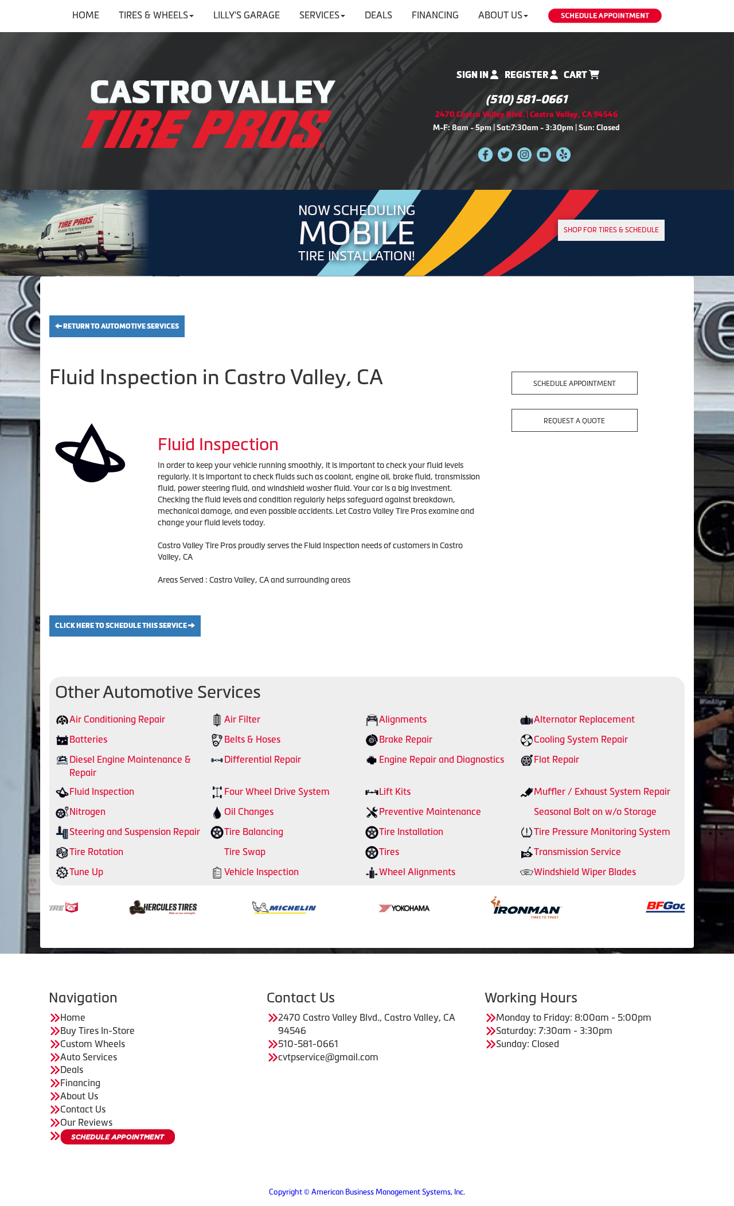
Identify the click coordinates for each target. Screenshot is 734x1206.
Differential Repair (262, 759)
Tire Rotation (96, 851)
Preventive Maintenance (430, 811)
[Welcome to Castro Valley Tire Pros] (208, 113)
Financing (435, 15)
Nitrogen (87, 811)
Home (85, 15)
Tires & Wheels (153, 15)
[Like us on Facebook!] (485, 154)
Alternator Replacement (584, 719)
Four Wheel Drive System (277, 791)
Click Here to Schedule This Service (121, 626)
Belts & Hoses (252, 739)
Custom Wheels (92, 1044)
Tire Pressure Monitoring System (602, 831)
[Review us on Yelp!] (563, 154)
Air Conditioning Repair (117, 719)
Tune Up (86, 872)
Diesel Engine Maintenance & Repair (130, 766)
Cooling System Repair (581, 739)
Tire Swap (245, 851)
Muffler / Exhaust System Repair (602, 791)
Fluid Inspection (101, 791)
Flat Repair (556, 759)
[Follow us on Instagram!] (524, 154)
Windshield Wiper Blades (585, 872)
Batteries (88, 739)
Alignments (403, 719)
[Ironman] (477, 906)
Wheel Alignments (417, 872)
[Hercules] (114, 906)
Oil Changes (249, 811)
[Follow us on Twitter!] (505, 154)
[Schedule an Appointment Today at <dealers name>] (117, 1137)
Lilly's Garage (246, 15)
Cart (576, 75)
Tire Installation (411, 831)
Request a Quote (574, 421)
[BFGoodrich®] (633, 906)
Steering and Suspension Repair (134, 831)
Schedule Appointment (574, 384)
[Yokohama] (356, 906)
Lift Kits (395, 791)
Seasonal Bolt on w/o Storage (595, 811)
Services (319, 15)
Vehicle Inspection (261, 872)
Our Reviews (86, 1122)
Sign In (473, 75)
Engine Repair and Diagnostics (441, 759)
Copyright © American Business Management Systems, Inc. (367, 1192)
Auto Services (88, 1057)
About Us (500, 15)
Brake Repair (405, 739)
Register (527, 75)
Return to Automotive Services (120, 326)
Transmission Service (577, 851)
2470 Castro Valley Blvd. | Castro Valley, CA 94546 (526, 114)
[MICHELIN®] (235, 906)
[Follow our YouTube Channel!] (544, 154)
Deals (378, 15)
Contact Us (83, 1109)
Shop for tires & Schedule (611, 230)
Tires (389, 851)
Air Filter (242, 719)
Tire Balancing (253, 831)
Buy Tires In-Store (97, 1030)
